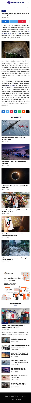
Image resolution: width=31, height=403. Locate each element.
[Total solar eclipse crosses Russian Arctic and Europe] (15, 176)
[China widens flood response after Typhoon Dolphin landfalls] (15, 248)
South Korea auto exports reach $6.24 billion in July (18, 384)
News (3, 11)
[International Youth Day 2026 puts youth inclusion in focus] (15, 200)
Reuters (19, 33)
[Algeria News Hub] (15, 2)
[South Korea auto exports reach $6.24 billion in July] (6, 385)
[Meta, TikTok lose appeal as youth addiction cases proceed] (15, 224)
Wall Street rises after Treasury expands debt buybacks (20, 346)
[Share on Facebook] (5, 21)
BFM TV (4, 87)
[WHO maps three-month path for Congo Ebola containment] (6, 355)
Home (3, 6)
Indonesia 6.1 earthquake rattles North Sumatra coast (14, 138)
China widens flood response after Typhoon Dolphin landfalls (15, 258)
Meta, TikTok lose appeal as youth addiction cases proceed (12, 234)
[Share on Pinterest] (22, 21)
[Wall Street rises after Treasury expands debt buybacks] (6, 347)
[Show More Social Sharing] (28, 21)
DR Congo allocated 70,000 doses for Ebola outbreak (19, 338)
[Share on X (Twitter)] (14, 21)
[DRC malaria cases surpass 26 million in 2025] (6, 377)
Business (4, 322)
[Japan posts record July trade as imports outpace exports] (15, 315)
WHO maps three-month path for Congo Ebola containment (19, 353)
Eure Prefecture (10, 85)
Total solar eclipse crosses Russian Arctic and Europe (15, 186)
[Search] (28, 2)
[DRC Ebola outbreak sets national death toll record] (15, 152)
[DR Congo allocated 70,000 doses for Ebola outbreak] (6, 340)
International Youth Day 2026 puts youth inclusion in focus (15, 210)
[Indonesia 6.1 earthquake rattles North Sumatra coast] (15, 128)
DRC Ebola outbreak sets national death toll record (14, 162)
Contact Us (18, 399)
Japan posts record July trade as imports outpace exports (13, 326)
